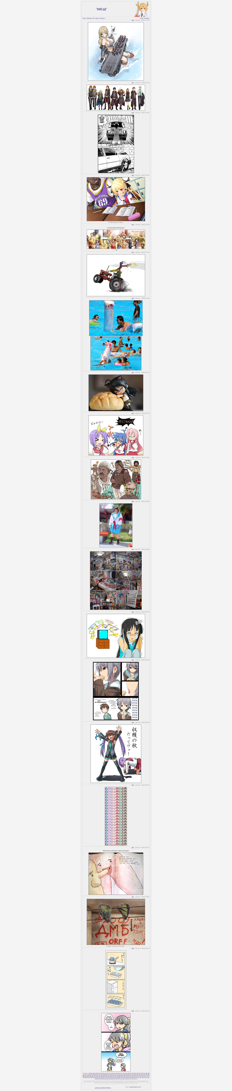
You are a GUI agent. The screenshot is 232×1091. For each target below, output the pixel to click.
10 (126, 1078)
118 (129, 1074)
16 (116, 1078)
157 (108, 1073)
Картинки (89, 18)
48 (119, 1077)
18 (113, 1078)
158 (105, 1073)
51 (114, 1077)
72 (147, 1076)
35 (140, 1077)
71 (149, 1076)
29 (95, 1078)
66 (90, 1077)
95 (110, 1076)
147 (130, 1073)
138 (84, 1074)
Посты (84, 18)
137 (86, 1074)
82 (131, 1076)
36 (138, 1077)
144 (137, 1073)
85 (126, 1076)
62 (96, 1077)
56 (106, 1077)
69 (85, 1077)
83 (129, 1076)
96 (108, 1076)
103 (95, 1076)
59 (101, 1077)
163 (94, 1073)
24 (103, 1078)
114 (137, 1074)
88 (121, 1076)
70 (83, 1077)
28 (97, 1078)
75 (142, 1076)
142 (142, 1073)
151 (121, 1073)
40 (132, 1077)
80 (134, 1076)
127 (109, 1074)
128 (106, 1074)
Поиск (141, 18)
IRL (94, 18)
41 (130, 1077)
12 (123, 1078)
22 (107, 1078)
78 (137, 1076)
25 (102, 1078)
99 (103, 1076)
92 (114, 1076)
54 (109, 1077)
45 (124, 1077)
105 (90, 1076)
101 (99, 1076)
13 (121, 1078)
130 (102, 1074)
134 (93, 1074)
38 (135, 1077)
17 (115, 1078)
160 (101, 1073)
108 (83, 1076)
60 (99, 1077)
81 (132, 1076)
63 (94, 1077)
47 (121, 1077)
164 (92, 1073)
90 (118, 1076)
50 (116, 1077)
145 (135, 1073)
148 (128, 1073)
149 (126, 1073)
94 (111, 1076)
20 (110, 1078)
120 (124, 1074)
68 (86, 1077)
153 (117, 1073)
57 (104, 1077)
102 (97, 1076)
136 (88, 1074)
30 (148, 1077)
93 (113, 1076)
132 (97, 1074)
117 (131, 1074)
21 (108, 1078)
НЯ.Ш (101, 9)
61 (98, 1077)
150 (124, 1073)
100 (101, 1076)
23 (105, 1078)
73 (145, 1076)
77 (139, 1076)
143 (139, 1073)
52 (112, 1077)
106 (88, 1076)
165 (90, 1073)
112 (142, 1074)
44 (125, 1077)
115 (135, 1074)
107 (86, 1076)
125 (113, 1074)
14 (120, 1078)
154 (114, 1073)
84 (128, 1076)
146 (133, 1073)
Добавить (147, 18)
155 (112, 1073)
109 (148, 1074)
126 (111, 1074)
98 (105, 1076)
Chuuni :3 (102, 18)
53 (111, 1077)
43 (127, 1077)
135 (90, 1074)
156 (110, 1073)
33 (143, 1077)
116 (133, 1074)
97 (106, 1076)
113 (140, 1074)
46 (122, 1077)
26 (100, 1078)
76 (141, 1076)
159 (103, 1073)
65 (91, 1077)
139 (148, 1073)
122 (120, 1074)
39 (134, 1077)
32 (145, 1077)
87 (123, 1076)
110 (146, 1074)
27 (99, 1078)
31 (147, 1077)
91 (116, 1076)
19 (112, 1078)
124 (115, 1074)
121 (122, 1074)
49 (117, 1077)
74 (144, 1076)
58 (103, 1077)
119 (127, 1074)
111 (144, 1074)
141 (144, 1073)
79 (136, 1076)
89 (119, 1076)
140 (146, 1073)
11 (125, 1078)
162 (96, 1073)
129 (104, 1074)
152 (119, 1073)
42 (129, 1077)
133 (95, 1074)
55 (107, 1077)
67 (88, 1077)
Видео (97, 18)
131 (100, 1074)
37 (137, 1077)
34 (142, 1077)
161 (99, 1073)
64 (93, 1077)
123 (118, 1074)
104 (92, 1076)
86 (124, 1076)
